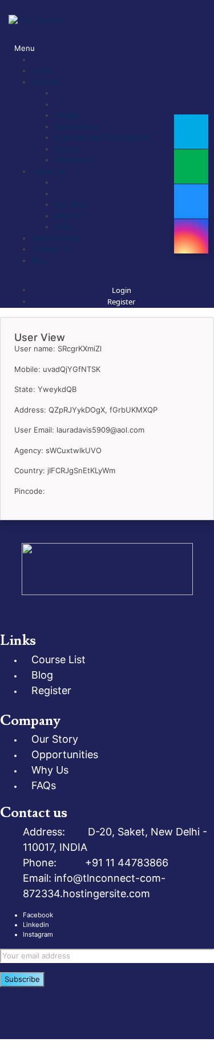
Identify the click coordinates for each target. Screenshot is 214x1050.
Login (121, 290)
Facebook (38, 915)
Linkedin (36, 925)
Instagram (38, 934)
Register (121, 301)
